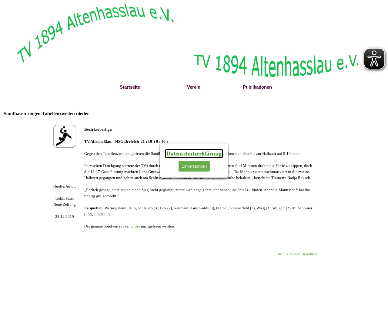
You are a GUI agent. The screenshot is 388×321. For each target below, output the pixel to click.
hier (137, 226)
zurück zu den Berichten (297, 254)
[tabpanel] (65, 201)
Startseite (130, 87)
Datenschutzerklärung (194, 153)
